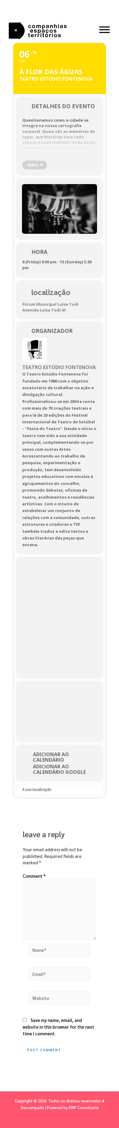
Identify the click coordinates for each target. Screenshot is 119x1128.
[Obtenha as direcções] (98, 789)
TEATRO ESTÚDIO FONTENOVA (59, 367)
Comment (34, 876)
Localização (50, 292)
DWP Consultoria (84, 1107)
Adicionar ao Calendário (51, 757)
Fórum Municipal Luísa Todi (50, 304)
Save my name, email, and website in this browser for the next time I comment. (58, 1026)
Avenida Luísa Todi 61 (44, 310)
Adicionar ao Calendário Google (59, 769)
